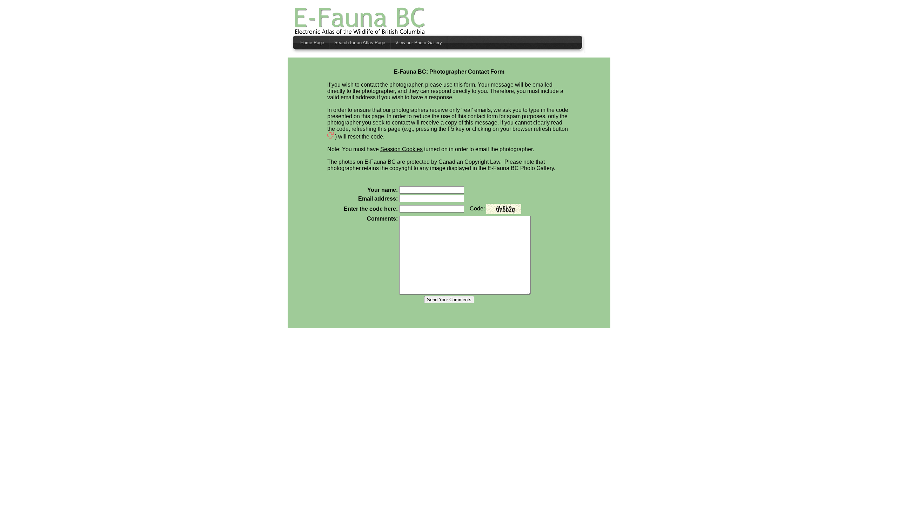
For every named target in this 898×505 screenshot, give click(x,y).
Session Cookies (401, 149)
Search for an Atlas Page (359, 42)
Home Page (312, 42)
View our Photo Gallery (418, 42)
